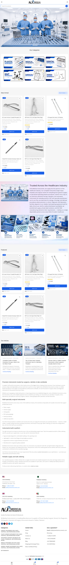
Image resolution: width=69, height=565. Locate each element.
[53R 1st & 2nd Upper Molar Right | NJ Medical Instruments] (34, 148)
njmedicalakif (7, 354)
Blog (26, 541)
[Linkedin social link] (9, 524)
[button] (11, 131)
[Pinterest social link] (7, 524)
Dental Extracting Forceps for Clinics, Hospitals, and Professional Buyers (11, 122)
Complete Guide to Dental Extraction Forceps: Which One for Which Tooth (11, 362)
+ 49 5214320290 (51, 538)
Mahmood (29, 354)
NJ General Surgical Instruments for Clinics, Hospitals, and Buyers (56, 120)
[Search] (66, 6)
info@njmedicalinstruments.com (57, 530)
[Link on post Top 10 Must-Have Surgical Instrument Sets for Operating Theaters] (34, 350)
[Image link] (11, 508)
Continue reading (7, 371)
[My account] (67, 2)
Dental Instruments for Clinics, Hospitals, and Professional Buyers (11, 120)
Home (26, 530)
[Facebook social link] (2, 524)
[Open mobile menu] (1, 2)
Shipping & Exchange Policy (32, 544)
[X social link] (4, 524)
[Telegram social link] (12, 524)
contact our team (34, 466)
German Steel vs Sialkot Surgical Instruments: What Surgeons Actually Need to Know (57, 362)
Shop (26, 533)
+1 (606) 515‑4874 (51, 536)
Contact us (28, 536)
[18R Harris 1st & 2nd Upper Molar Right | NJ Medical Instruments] (34, 106)
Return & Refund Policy (31, 546)
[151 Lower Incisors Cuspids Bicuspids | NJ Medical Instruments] (11, 106)
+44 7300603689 (51, 541)
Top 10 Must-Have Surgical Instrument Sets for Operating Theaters (33, 362)
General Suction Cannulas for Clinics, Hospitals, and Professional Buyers (10, 161)
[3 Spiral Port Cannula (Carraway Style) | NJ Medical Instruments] (11, 148)
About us (27, 538)
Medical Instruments (7, 358)
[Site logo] (34, 2)
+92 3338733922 (51, 544)
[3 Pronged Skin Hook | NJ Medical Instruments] (57, 106)
